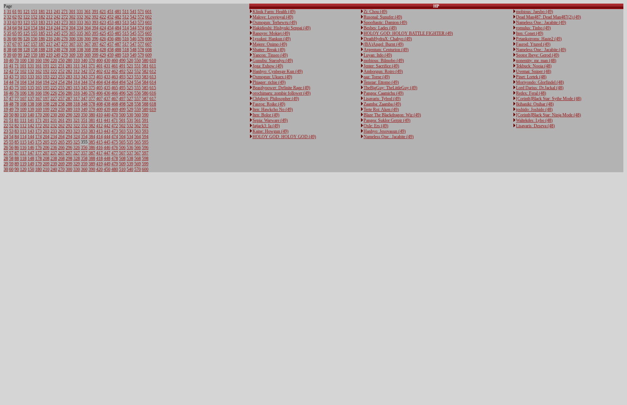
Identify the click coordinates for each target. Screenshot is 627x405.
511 (125, 11)
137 (31, 98)
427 (102, 44)
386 (92, 147)
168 (38, 104)
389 (92, 163)
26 (6, 147)
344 (84, 82)
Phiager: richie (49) (269, 82)
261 (61, 120)
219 (49, 55)
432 (107, 71)
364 (87, 27)
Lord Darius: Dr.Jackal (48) (540, 87)
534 (130, 136)
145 (31, 142)
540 (130, 169)
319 (76, 109)
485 (118, 33)
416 (99, 147)
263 (61, 131)
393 (95, 22)
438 (107, 104)
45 (11, 87)
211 (49, 11)
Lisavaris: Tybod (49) (382, 98)
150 (31, 169)
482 (118, 17)
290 (69, 114)
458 (110, 49)
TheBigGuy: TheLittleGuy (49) (390, 87)
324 (76, 136)
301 (72, 11)
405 (99, 87)
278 (64, 49)
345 (84, 87)
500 (122, 114)
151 (34, 11)
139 (31, 109)
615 (152, 87)
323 (76, 131)
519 (125, 55)
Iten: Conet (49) (529, 33)
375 (92, 87)
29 (6, 163)
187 (41, 44)
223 (53, 76)
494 (122, 82)
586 (145, 93)
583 (145, 76)
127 (26, 44)
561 (137, 120)
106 (23, 93)
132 (31, 71)
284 (69, 82)
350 (84, 114)
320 (76, 114)
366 (87, 38)
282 (69, 71)
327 (76, 153)
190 (46, 60)
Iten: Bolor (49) (266, 114)
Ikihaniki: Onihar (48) (535, 104)
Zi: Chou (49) (375, 11)
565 (137, 142)
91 (20, 11)
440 (107, 114)
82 (17, 125)
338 (80, 49)
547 (133, 44)
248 (57, 49)
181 (41, 11)
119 (23, 163)
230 (53, 114)
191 (46, 66)
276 (64, 38)
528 (130, 104)
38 (9, 49)
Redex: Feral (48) (531, 93)
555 (137, 87)
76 (17, 93)
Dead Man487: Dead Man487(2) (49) (548, 17)
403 (99, 76)
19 (6, 109)
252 (61, 71)
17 (6, 98)
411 (99, 120)
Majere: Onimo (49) (270, 44)
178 (38, 158)
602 (148, 17)
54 (11, 136)
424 (102, 27)
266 (61, 147)
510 (122, 169)
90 (17, 169)
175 (38, 142)
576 (141, 38)
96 (20, 38)
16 (6, 93)
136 (31, 93)
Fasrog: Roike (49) (269, 104)
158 (34, 49)
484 (118, 27)
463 (114, 76)
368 (87, 49)
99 (20, 55)
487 (118, 44)
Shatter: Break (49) (269, 49)
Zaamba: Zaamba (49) (382, 104)
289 (69, 109)
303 (72, 22)
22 (6, 125)
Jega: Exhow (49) (268, 66)
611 (152, 66)
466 (114, 93)
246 (57, 38)
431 (107, 66)
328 (76, 158)
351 (84, 120)
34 (9, 27)
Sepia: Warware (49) (270, 120)
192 (46, 71)
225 (53, 87)
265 (61, 142)
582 (145, 71)
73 (17, 76)
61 (14, 11)
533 (130, 131)
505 (122, 142)
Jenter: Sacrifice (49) (381, 66)
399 (95, 55)
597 (145, 153)
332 (80, 17)
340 (84, 60)
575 (141, 33)
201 (46, 120)
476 (114, 147)
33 (9, 22)
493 (122, 76)
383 (92, 131)
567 (137, 153)
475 (114, 142)
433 (107, 76)
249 (57, 55)
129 (26, 55)
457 (110, 44)
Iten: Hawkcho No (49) (273, 109)
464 (114, 82)
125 (26, 33)
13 (6, 76)
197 (46, 98)
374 (92, 82)
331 (80, 11)
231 (53, 120)
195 (46, 87)
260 (61, 114)
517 (125, 44)
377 (92, 98)
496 (122, 93)
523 (130, 76)
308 (72, 49)
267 (61, 153)
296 (69, 147)
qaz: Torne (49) (377, 76)
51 (11, 120)
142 (31, 125)
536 (130, 147)
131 (31, 66)
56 (11, 147)
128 (26, 49)
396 (95, 38)
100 (23, 60)
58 (11, 158)
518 (125, 49)
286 (69, 93)
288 (69, 104)
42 (11, 71)
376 (92, 93)
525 (130, 87)
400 (99, 60)
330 (76, 169)
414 (99, 136)
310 (76, 60)
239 (53, 163)
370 (92, 60)
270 (61, 169)
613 (152, 76)
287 (69, 98)
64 (14, 27)
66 (14, 38)
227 (53, 98)
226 (53, 93)
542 (133, 17)
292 (69, 125)
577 (141, 44)
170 (38, 114)
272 (64, 17)
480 (114, 169)
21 (6, 120)
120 (23, 169)
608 (148, 49)
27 (6, 153)
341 (84, 66)
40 (11, 60)
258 (61, 104)
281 (69, 66)
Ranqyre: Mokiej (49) (271, 33)
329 (76, 163)
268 (61, 158)
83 (17, 131)
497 (122, 98)
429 (102, 55)
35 (9, 33)
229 (53, 109)
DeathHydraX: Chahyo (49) (388, 38)
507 (122, 153)
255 (61, 87)
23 (6, 131)
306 (72, 38)
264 (61, 136)
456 (110, 38)
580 (145, 60)
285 (69, 87)
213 (49, 22)
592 (145, 125)
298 (69, 158)
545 (133, 33)
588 (145, 104)
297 (69, 153)
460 (114, 60)
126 (26, 38)
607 (148, 44)
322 (76, 125)
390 (92, 169)
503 (122, 131)
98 (20, 49)
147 (31, 153)
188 (41, 49)
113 (23, 131)
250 (61, 60)
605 (148, 33)
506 (122, 147)
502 (122, 125)
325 (76, 142)
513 (125, 22)
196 (46, 93)
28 (6, 158)
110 (23, 114)
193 (46, 76)
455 (110, 33)
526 (130, 93)
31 (9, 11)
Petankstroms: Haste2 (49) (539, 38)
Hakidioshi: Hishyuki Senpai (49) (282, 27)
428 (102, 49)
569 (137, 163)
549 (133, 55)
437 (107, 98)
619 (152, 109)
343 (84, 76)
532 (130, 125)
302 (72, 17)
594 (145, 136)
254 (61, 82)
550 (137, 60)
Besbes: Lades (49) (380, 27)
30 (6, 169)
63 (14, 22)
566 (137, 147)
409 (99, 109)
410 (99, 114)
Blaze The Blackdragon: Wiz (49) (392, 114)
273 (64, 22)
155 (34, 33)
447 (107, 153)
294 (69, 136)
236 (53, 147)
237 (53, 153)
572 (141, 17)
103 (23, 76)
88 (17, 158)
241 (57, 11)
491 (122, 66)
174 (38, 136)
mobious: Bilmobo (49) (384, 60)
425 (102, 33)
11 (6, 66)
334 (80, 27)
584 (145, 82)
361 (87, 11)
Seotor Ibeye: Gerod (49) (537, 55)
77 (17, 98)
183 (41, 22)
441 (107, 120)
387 (92, 153)
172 (38, 125)
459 (110, 55)
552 (137, 71)
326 (76, 147)
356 (84, 147)
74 (17, 82)
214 (49, 27)
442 (107, 125)
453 (110, 22)
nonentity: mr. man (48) (536, 60)
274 (64, 27)
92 (20, 17)
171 (38, 120)
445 (107, 142)
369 (87, 55)
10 (6, 60)
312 (76, 71)
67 (14, 44)
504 (122, 136)
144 (31, 136)
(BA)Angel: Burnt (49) (383, 44)
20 (6, 114)
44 (11, 82)
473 (114, 131)
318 (76, 104)
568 (137, 158)
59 (11, 163)
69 (14, 55)
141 (31, 120)
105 (23, 87)
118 (23, 158)
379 (92, 109)
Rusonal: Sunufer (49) (383, 17)
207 (46, 153)
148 (31, 158)
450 (107, 169)
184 (41, 27)
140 (31, 114)
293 (69, 131)
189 (41, 55)
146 (31, 147)
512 (125, 17)
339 (80, 55)
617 (152, 98)
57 (11, 153)
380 (92, 114)
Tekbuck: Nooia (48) (534, 66)
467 (114, 98)
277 (64, 44)
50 (11, 114)
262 (61, 125)
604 (148, 27)
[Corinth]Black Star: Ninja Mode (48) (548, 114)
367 (87, 44)
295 (69, 142)
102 (23, 71)
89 (17, 163)
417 (99, 153)
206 (46, 147)
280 (69, 60)
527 (130, 98)
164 (38, 82)
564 (137, 136)
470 (114, 114)
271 (64, 11)
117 (23, 153)
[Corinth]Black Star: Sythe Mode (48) (548, 98)
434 (107, 82)
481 (118, 11)
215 (49, 33)
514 (125, 27)
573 (141, 22)
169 (38, 109)
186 (41, 38)
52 (11, 125)
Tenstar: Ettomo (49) (381, 82)
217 (49, 44)
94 (20, 27)
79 (17, 109)
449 (107, 163)
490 (122, 60)
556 (137, 93)
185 (41, 33)
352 (84, 125)
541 (133, 11)
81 (17, 120)
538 (130, 158)
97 (20, 44)
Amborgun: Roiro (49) (383, 71)
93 (20, 22)
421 (102, 11)
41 (11, 66)
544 (133, 27)
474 (114, 136)
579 (141, 55)
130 (31, 60)
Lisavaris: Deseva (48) (535, 125)
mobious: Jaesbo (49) (534, 11)
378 (92, 104)
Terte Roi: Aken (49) (381, 109)
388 (92, 158)
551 (137, 66)
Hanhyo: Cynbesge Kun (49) (278, 71)
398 (95, 49)
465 (114, 87)
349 (84, 109)
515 (125, 33)
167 (38, 98)
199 (46, 109)
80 (17, 114)
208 (46, 158)
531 (130, 120)
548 (133, 49)
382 (92, 125)
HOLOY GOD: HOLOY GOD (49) (284, 136)
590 (145, 114)
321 (76, 120)
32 (9, 17)
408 (99, 104)
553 (137, 76)
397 (95, 44)
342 (84, 71)
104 (23, 82)
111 (23, 120)
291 (69, 120)
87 (17, 153)
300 (69, 169)
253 (61, 76)
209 (46, 163)
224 (53, 82)
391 (95, 11)
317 (76, 98)
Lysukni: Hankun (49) (272, 38)
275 (64, 33)
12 (6, 71)
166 (38, 93)
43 (11, 76)
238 (53, 158)
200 (46, 114)
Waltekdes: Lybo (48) (534, 120)
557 (137, 98)
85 (17, 142)
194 (46, 82)
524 (130, 82)
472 (114, 125)
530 (130, 114)
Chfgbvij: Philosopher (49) (276, 98)
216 (49, 38)
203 (46, 131)
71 (17, 66)
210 (46, 169)
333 (80, 22)
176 (38, 147)
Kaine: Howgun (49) (270, 131)
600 (145, 169)
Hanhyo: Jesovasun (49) (385, 131)
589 (145, 109)
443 (107, 131)
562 (137, 125)
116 (23, 147)
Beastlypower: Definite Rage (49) (281, 87)
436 (107, 93)
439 (107, 109)
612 (152, 71)
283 (69, 76)
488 (118, 49)
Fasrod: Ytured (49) (533, 44)
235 (53, 142)
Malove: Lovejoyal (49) (273, 17)
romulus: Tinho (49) (533, 27)
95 (20, 33)
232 (53, 125)
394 (95, 27)
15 (6, 87)
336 (80, 38)
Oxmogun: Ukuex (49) (272, 76)
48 (11, 104)
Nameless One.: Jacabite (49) (389, 136)
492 (122, 71)
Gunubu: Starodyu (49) (273, 60)
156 (34, 38)
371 (92, 66)
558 (137, 104)
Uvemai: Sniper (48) (533, 71)
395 (95, 33)
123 (26, 22)
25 (6, 142)
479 (114, 163)
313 (76, 76)
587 (145, 98)
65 (14, 33)
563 (137, 131)
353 (84, 131)
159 (34, 55)
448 (107, 158)
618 (152, 104)
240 (53, 169)
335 (80, 33)
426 (102, 38)
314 (76, 82)
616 (152, 93)
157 (34, 44)
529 (130, 109)
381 (92, 120)
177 (38, 153)
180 (38, 169)
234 (53, 136)
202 (46, 125)
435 (107, 87)
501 (122, 120)
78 (17, 104)
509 (122, 163)
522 (130, 71)
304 (72, 27)
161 (38, 66)
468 (114, 104)
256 (61, 93)
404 (99, 82)
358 (84, 158)
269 (61, 163)
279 (64, 55)
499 (122, 109)
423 (102, 22)
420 (99, 169)
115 (23, 142)
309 (72, 55)
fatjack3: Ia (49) (266, 125)
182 (41, 17)
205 (46, 142)
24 (6, 136)
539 (130, 163)
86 (17, 147)
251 (61, 66)
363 (87, 22)
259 (61, 109)
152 (34, 17)
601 (148, 11)
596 (145, 147)
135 (31, 87)
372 (92, 71)
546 (133, 38)
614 (152, 82)
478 (114, 158)
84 (17, 136)
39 (9, 55)
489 (118, 55)
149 (31, 163)
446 (107, 147)
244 (57, 27)
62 (14, 17)
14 (6, 82)
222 (53, 71)
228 (53, 104)
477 (114, 153)
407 (99, 98)
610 (152, 60)
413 (99, 131)
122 (26, 17)
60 (11, 169)
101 (23, 66)
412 (99, 125)
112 (23, 125)
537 (130, 153)
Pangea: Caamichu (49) (383, 93)
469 (114, 109)
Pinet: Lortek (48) (531, 76)
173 (38, 131)
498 (122, 104)
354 (84, 136)
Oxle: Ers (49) (376, 125)
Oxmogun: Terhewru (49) (275, 22)
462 (114, 71)
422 (102, 17)
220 (53, 60)
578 (141, 49)
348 (84, 104)
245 (57, 33)
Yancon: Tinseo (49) (270, 55)
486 (118, 38)
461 (114, 66)
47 (11, 98)
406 (99, 93)
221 (53, 66)
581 (145, 66)
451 (110, 11)
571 (141, 11)
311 (76, 66)
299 (69, 163)
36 (9, 38)
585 (145, 87)
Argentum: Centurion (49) (386, 49)
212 (49, 17)
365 (87, 33)
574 (141, 27)
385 (92, 142)
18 (6, 104)
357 (84, 153)
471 (114, 120)
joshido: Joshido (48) (534, 109)
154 (34, 27)
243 (57, 22)
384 (92, 136)
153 (34, 22)
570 (137, 169)
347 (84, 98)
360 (84, 169)
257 (61, 98)
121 (26, 11)
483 (118, 22)
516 (125, 38)
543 (133, 22)
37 (9, 44)
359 (84, 163)
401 (99, 66)
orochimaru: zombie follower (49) (282, 93)
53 (11, 131)
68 (14, 49)
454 (110, 27)
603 (148, 22)
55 (11, 142)
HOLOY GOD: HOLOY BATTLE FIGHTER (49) (408, 33)
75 (17, 87)
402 (99, 71)
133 (31, 76)
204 (46, 136)
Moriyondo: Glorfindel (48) (540, 82)
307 (72, 44)
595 (145, 142)
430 (107, 60)
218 (49, 49)
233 (53, 131)
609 (148, 55)
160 (38, 60)
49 (11, 109)
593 (145, 131)
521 (130, 66)
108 (23, 104)
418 (99, 158)
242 (57, 17)
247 (57, 44)
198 (46, 104)
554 (137, 82)
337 (80, 44)
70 (17, 60)
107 (23, 98)
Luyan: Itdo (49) (378, 55)
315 (76, 87)
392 (95, 17)
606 (148, 38)
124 (26, 27)
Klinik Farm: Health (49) (274, 11)
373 (92, 76)
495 (122, 87)
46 (11, 93)
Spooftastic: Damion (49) (385, 22)
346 (84, 93)
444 (107, 136)
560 (137, 114)
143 (31, 131)
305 (72, 33)
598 (145, 158)
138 (31, 104)
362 (87, 17)
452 (110, 17)
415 (99, 142)
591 (145, 120)
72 (17, 71)
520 (130, 60)
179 (38, 163)
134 (31, 82)
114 (23, 136)
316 (76, 93)
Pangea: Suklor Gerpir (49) (387, 120)
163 (38, 76)
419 (99, 163)
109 (23, 109)
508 (122, 158)
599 (145, 163)
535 (130, 142)
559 (137, 109)
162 (38, 71)
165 (38, 87)
